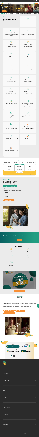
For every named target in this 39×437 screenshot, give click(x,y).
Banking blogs (5, 424)
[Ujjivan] (8, 351)
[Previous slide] (1, 9)
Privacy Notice (5, 414)
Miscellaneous (5, 400)
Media (4, 390)
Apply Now (5, 417)
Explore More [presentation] (19, 172)
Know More (20, 240)
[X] (22, 346)
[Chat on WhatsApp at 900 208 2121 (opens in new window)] (34, 3)
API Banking (5, 421)
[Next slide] (38, 9)
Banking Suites (5, 373)
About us (4, 366)
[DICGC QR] (14, 356)
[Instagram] (27, 346)
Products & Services (6, 370)
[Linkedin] (26, 346)
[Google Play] (11, 351)
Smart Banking (5, 383)
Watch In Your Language (19, 291)
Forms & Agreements (6, 407)
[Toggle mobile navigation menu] (1, 3)
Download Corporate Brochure (9, 313)
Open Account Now (9, 200)
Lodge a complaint (6, 380)
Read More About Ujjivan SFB (9, 310)
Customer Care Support (7, 404)
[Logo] (6, 3)
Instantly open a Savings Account (10, 186)
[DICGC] (11, 356)
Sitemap (25, 433)
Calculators (5, 397)
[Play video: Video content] (19, 280)
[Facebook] (24, 346)
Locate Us (12, 346)
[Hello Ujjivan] (23, 351)
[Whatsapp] (29, 346)
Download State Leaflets (20, 310)
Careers (4, 387)
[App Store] (16, 351)
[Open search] (31, 3)
